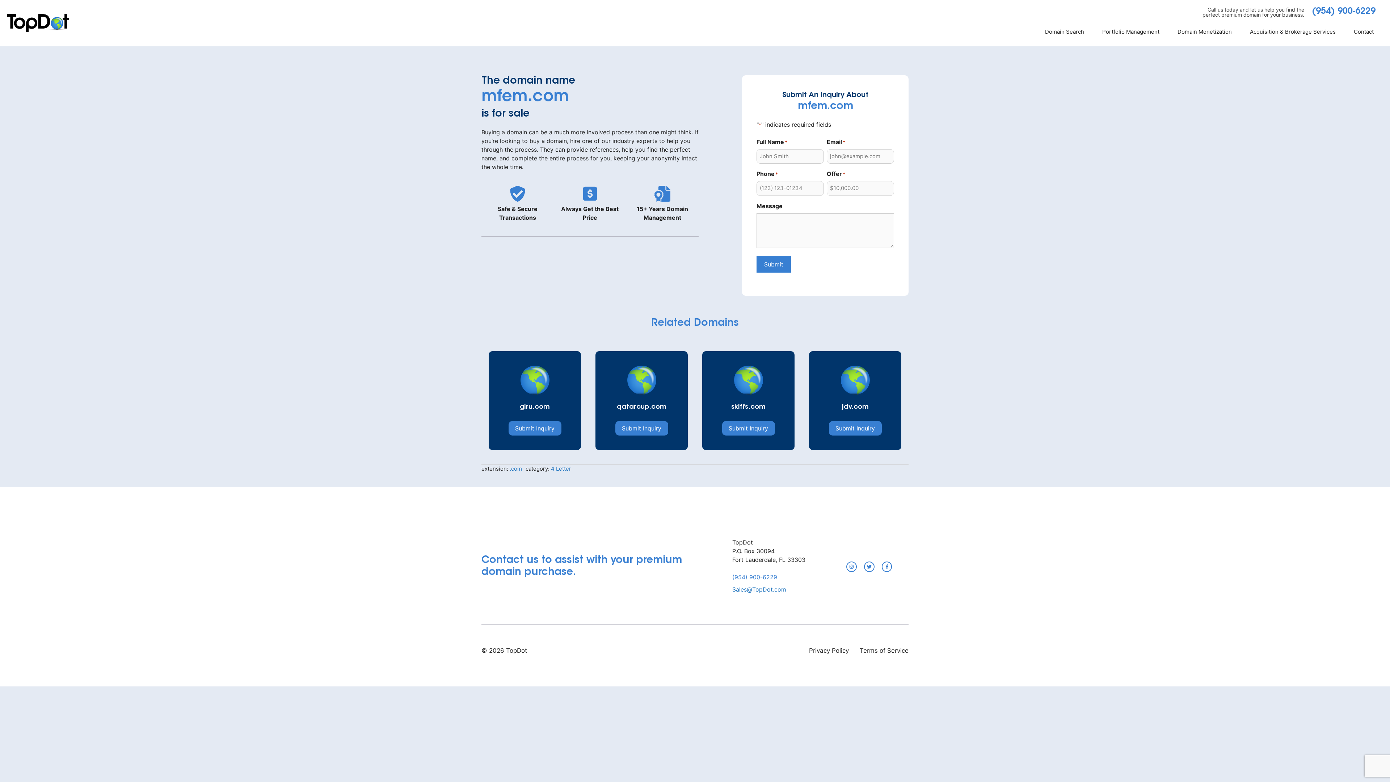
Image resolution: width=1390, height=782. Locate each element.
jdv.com (855, 407)
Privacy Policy (829, 650)
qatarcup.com (641, 407)
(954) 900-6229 (1344, 11)
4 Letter (561, 468)
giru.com (535, 407)
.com (516, 468)
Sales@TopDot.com (759, 589)
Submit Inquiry (535, 428)
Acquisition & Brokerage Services (1293, 31)
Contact (1364, 31)
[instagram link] (851, 567)
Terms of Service (884, 650)
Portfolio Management (1130, 31)
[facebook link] (887, 567)
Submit (773, 264)
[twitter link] (869, 567)
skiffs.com (748, 407)
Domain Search (1064, 31)
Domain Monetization (1205, 31)
